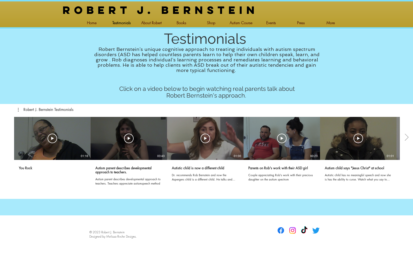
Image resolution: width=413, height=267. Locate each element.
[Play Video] (52, 138)
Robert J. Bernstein (161, 10)
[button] (45, 110)
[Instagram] (292, 230)
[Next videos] (406, 137)
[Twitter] (316, 230)
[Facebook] (281, 230)
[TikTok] (304, 230)
